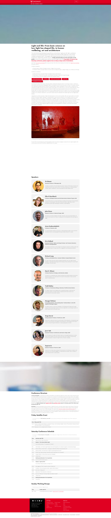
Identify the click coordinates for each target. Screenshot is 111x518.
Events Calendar (66, 510)
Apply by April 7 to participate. (58, 491)
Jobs (64, 503)
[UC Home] (35, 1)
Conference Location (37, 81)
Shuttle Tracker (57, 502)
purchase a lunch (57, 403)
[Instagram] (37, 501)
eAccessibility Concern (66, 514)
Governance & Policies (67, 507)
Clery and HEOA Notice (36, 514)
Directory (65, 508)
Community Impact (66, 506)
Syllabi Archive (60, 514)
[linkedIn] (39, 501)
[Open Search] (76, 1)
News (64, 505)
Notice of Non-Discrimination (44, 514)
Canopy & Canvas (50, 502)
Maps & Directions (66, 502)
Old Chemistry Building (40, 62)
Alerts (31, 514)
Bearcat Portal (49, 507)
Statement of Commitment (53, 514)
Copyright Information (34, 515)
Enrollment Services (50, 503)
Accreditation (40, 515)
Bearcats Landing (58, 506)
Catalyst (48, 506)
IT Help (56, 503)
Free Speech (78, 514)
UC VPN (56, 505)
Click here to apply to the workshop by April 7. (66, 408)
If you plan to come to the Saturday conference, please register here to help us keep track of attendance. (54, 59)
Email (48, 505)
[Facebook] (33, 501)
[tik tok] (41, 501)
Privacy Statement (72, 514)
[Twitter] (35, 501)
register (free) (49, 403)
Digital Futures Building (75, 62)
